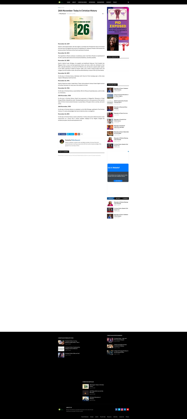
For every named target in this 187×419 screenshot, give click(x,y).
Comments (125, 198)
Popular (110, 198)
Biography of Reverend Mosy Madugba (120, 107)
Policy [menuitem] (115, 2)
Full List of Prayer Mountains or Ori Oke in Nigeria (121, 95)
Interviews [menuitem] (92, 2)
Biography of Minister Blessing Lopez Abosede (121, 138)
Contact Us (121, 416)
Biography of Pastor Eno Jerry (121, 113)
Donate (91, 416)
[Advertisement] (118, 275)
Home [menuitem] (68, 2)
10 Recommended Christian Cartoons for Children (120, 345)
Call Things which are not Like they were (96, 391)
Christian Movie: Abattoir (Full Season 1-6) (121, 145)
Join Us (96, 416)
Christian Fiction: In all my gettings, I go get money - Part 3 (72, 341)
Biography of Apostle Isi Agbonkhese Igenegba (119, 126)
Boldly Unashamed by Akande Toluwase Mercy (121, 101)
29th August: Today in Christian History (97, 385)
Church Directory (84, 416)
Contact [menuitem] (108, 2)
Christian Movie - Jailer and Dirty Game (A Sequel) (120, 339)
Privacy (127, 416)
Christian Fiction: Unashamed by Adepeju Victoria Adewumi (72, 348)
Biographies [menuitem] (100, 2)
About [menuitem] (74, 2)
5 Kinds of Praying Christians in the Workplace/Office (121, 351)
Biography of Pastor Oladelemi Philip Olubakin (121, 89)
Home (59, 7)
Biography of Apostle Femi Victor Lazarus (120, 120)
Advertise (115, 416)
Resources (109, 416)
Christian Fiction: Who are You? (72, 353)
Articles (62, 7)
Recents (118, 198)
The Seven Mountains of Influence (95, 398)
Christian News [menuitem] (82, 2)
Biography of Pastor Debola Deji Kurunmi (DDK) (121, 132)
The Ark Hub (102, 416)
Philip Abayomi (75, 140)
